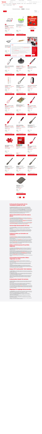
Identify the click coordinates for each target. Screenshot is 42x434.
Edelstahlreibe (19, 248)
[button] (20, 89)
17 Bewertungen (12, 86)
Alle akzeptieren (28, 55)
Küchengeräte (6, 3)
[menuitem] (2, 3)
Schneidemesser (21, 218)
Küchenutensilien (14, 3)
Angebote (2, 3)
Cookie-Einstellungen (14, 55)
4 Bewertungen (12, 106)
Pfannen (26, 223)
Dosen (21, 285)
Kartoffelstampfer (15, 254)
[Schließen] (31, 44)
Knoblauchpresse (23, 252)
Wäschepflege (19, 3)
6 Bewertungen (34, 106)
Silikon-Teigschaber (16, 260)
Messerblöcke (25, 220)
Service (25, 3)
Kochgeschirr (10, 3)
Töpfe (23, 223)
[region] (21, 50)
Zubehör (22, 3)
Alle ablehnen (21, 55)
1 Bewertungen (34, 86)
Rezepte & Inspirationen (29, 3)
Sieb (28, 222)
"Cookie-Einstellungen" (16, 50)
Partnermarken (34, 3)
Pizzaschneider (15, 241)
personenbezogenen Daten (26, 47)
